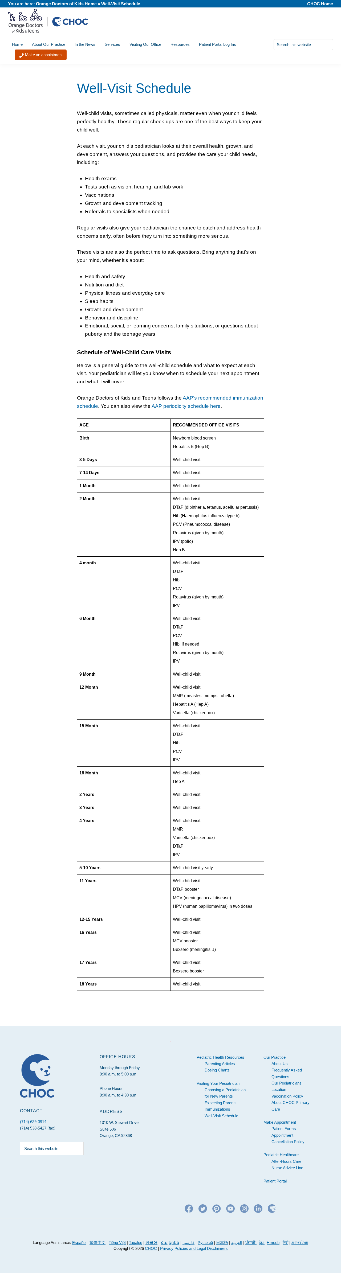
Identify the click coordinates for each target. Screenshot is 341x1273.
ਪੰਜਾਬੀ (251, 1242)
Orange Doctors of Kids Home (66, 4)
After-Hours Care (286, 1161)
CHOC (151, 1248)
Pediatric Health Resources (220, 1057)
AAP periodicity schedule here (186, 406)
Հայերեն (170, 1242)
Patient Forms (283, 1128)
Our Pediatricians (286, 1083)
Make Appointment (279, 1122)
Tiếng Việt (117, 1242)
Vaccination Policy (287, 1096)
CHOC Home (320, 4)
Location (278, 1089)
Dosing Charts (217, 1070)
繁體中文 (97, 1242)
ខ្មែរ (262, 1242)
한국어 (151, 1242)
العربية (236, 1242)
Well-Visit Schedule (221, 1116)
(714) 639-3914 (33, 1121)
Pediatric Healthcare (281, 1154)
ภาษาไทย (299, 1242)
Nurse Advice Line (287, 1167)
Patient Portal (275, 1181)
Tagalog (135, 1242)
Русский (205, 1242)
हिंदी (285, 1242)
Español (79, 1242)
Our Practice (274, 1057)
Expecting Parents (221, 1102)
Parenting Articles (220, 1063)
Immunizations (217, 1109)
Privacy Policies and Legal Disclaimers (194, 1248)
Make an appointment (43, 54)
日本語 (222, 1242)
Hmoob (273, 1242)
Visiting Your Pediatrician (218, 1083)
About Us (279, 1063)
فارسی (188, 1242)
